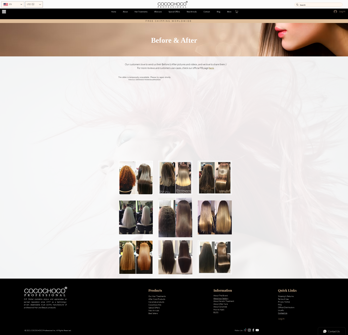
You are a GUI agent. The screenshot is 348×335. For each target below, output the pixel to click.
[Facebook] (253, 330)
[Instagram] (249, 330)
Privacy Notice (284, 302)
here (211, 67)
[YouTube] (257, 330)
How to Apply (218, 309)
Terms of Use (283, 299)
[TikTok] (245, 330)
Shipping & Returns (286, 296)
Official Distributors (286, 307)
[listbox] (34, 4)
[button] (4, 12)
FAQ (280, 304)
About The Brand (220, 295)
